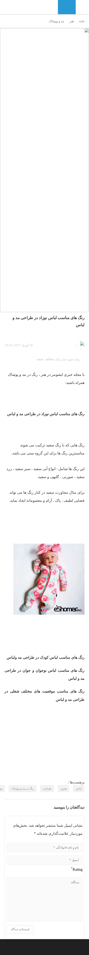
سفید (49, 445)
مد (23, 375)
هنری (64, 788)
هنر (72, 21)
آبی (44, 469)
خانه (81, 21)
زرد (9, 469)
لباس (54, 414)
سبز (26, 469)
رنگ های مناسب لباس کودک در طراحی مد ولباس (45, 657)
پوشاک (13, 375)
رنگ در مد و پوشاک (22, 788)
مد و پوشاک (56, 21)
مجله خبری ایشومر (66, 375)
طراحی (29, 414)
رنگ (80, 414)
